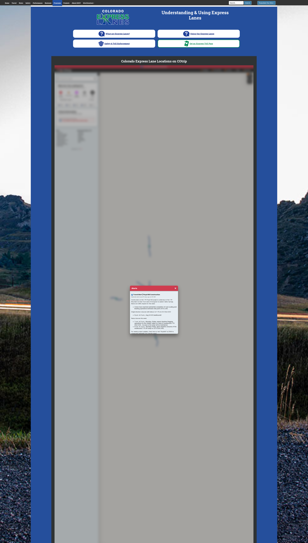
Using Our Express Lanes (202, 34)
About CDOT (76, 3)
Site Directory (88, 3)
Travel (14, 3)
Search (247, 3)
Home (7, 3)
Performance (37, 3)
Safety (28, 3)
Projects (66, 3)
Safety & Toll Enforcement (117, 43)
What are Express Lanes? (118, 34)
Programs (57, 3)
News (21, 3)
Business (48, 3)
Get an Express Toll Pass (201, 43)
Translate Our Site (266, 3)
